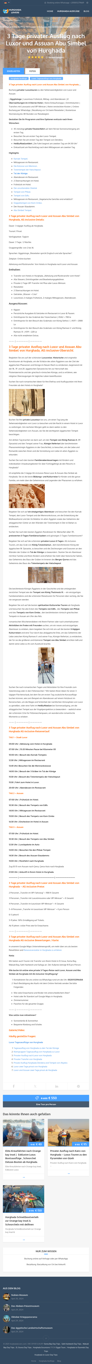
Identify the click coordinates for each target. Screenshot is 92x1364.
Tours (16, 20)
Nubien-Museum (19, 1295)
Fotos (32, 71)
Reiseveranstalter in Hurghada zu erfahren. (43, 950)
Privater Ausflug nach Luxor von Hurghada (33, 1055)
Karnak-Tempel (21, 158)
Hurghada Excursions (41, 1347)
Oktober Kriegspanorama (24, 1316)
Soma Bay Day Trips (52, 1344)
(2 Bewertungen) (55, 57)
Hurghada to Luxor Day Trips (46, 1355)
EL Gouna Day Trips (24, 1347)
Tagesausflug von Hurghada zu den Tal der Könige (36, 1048)
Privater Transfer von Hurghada (28, 1059)
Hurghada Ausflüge (68, 11)
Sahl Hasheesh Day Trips (72, 1344)
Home (50, 11)
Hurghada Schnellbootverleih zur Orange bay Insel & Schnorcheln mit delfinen (21, 1221)
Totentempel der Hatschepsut (27, 169)
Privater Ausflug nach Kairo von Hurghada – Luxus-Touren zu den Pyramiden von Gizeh (68, 1154)
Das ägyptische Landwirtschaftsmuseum (32, 1327)
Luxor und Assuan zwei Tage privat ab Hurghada (35, 1070)
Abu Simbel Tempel (22, 210)
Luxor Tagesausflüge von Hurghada (46, 78)
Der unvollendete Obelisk (25, 188)
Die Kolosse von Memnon (25, 166)
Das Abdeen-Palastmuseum (25, 1306)
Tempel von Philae (22, 192)
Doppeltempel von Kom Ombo (28, 203)
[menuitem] (7, 2)
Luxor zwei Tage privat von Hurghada (30, 1066)
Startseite (7, 20)
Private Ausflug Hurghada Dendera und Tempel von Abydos (40, 1062)
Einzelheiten (13, 71)
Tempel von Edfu (21, 195)
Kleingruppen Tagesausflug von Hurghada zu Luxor (37, 1051)
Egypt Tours (61, 1347)
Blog (86, 11)
